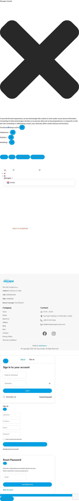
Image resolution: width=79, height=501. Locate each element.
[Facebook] (44, 333)
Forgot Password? (45, 397)
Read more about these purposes (11, 153)
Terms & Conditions (9, 340)
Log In (21, 449)
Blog (4, 326)
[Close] (5, 361)
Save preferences (37, 157)
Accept (4, 157)
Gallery (5, 322)
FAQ (4, 329)
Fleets (5, 315)
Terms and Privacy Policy (29, 439)
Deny (11, 157)
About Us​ (6, 319)
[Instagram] (53, 333)
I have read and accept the (21, 439)
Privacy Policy (5, 163)
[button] (39, 59)
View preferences (23, 157)
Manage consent (7, 499)
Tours (4, 312)
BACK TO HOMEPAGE (20, 228)
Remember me (11, 397)
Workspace (43, 346)
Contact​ (5, 333)
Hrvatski (8, 176)
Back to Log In (8, 490)
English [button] (8, 173)
